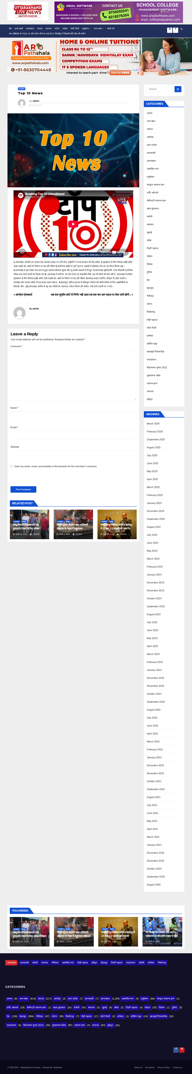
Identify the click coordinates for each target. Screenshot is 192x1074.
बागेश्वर (150, 335)
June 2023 (152, 630)
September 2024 (156, 519)
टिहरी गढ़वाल (153, 248)
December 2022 (155, 678)
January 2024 (154, 574)
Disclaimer (149, 1067)
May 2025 (152, 471)
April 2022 (152, 733)
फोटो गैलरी (75, 28)
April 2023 (152, 646)
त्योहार (65, 28)
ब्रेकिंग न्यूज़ (152, 343)
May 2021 (152, 821)
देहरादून (24, 521)
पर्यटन (57, 28)
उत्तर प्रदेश (152, 145)
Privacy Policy (163, 1067)
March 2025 (153, 487)
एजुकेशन (85, 28)
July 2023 (152, 622)
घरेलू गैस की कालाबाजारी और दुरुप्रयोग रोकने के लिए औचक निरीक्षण (26, 528)
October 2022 (154, 694)
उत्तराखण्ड (30, 28)
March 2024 (153, 558)
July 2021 (152, 805)
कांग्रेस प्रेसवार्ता (23, 294)
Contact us (177, 1067)
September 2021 (156, 789)
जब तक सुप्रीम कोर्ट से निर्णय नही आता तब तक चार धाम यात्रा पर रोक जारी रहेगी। (91, 294)
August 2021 (154, 797)
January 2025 (154, 503)
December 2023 (155, 582)
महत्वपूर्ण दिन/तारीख (155, 351)
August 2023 (154, 614)
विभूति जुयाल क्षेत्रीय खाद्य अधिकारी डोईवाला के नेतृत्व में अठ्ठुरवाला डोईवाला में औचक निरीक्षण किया (72, 528)
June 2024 (152, 543)
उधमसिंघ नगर (153, 169)
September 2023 (156, 606)
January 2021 (154, 845)
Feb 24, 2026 (110, 942)
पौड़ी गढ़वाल (152, 320)
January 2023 (154, 670)
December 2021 (155, 765)
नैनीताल (150, 296)
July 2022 (152, 717)
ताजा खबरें (19, 28)
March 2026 (153, 423)
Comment (16, 346)
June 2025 (152, 463)
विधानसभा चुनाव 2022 (157, 367)
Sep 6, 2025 (154, 942)
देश (148, 280)
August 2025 (154, 447)
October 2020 (154, 868)
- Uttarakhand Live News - (30, 1067)
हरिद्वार (150, 399)
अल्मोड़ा (150, 137)
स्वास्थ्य (48, 28)
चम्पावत (150, 224)
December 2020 (155, 853)
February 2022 (155, 749)
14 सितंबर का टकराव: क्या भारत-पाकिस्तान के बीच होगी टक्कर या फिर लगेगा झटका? (162, 936)
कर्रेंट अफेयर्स (152, 192)
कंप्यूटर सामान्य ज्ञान (155, 184)
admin (36, 101)
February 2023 (155, 662)
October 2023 (154, 598)
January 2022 (154, 757)
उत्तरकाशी (151, 153)
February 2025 (155, 495)
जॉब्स (149, 240)
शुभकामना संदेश (153, 375)
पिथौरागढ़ (151, 312)
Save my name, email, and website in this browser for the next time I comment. (55, 466)
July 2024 (152, 535)
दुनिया (149, 272)
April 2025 (152, 479)
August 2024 (154, 527)
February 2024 (155, 566)
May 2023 (152, 638)
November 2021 (155, 773)
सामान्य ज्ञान (152, 383)
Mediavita (58, 1067)
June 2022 (152, 725)
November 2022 (155, 686)
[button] (181, 29)
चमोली (150, 216)
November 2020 (155, 861)
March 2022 (153, 741)
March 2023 (153, 654)
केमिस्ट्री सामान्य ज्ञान (156, 200)
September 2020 (156, 876)
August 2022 (154, 710)
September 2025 (156, 439)
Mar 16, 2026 (22, 942)
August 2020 (154, 884)
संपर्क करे (111, 28)
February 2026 (155, 431)
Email (14, 427)
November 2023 (155, 590)
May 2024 (152, 551)
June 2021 (152, 813)
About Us (138, 1067)
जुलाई (149, 232)
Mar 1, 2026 (66, 942)
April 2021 (152, 829)
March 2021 (153, 837)
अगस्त (149, 113)
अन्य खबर (98, 28)
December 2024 (155, 511)
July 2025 (152, 455)
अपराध (39, 28)
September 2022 (156, 702)
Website (14, 447)
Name (14, 408)
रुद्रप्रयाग (151, 359)
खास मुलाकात (153, 208)
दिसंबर (150, 264)
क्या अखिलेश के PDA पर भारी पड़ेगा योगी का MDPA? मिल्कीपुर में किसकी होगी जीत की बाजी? (47, 33)
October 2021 (154, 781)
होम (10, 28)
